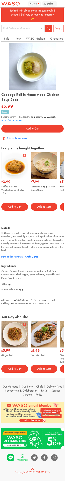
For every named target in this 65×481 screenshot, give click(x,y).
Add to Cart (32, 129)
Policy (39, 395)
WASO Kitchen (35, 39)
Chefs (39, 387)
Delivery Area (54, 387)
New (18, 39)
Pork (3, 256)
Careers (27, 395)
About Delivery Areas (11, 120)
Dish (35, 300)
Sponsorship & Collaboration (21, 391)
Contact (55, 391)
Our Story (27, 387)
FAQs (44, 391)
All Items (5, 300)
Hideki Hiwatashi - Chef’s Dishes (22, 256)
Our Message (10, 387)
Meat (44, 300)
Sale (7, 39)
